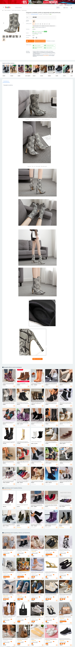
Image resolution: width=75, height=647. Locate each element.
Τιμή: (27, 17)
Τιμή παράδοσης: (28, 35)
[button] (3, 7)
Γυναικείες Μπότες (24, 10)
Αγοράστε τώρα (30, 41)
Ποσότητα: (27, 37)
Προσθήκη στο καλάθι (40, 41)
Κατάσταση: (27, 29)
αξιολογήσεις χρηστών (34, 14)
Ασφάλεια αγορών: (28, 44)
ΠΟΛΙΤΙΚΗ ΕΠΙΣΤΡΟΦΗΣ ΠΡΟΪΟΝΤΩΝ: (28, 52)
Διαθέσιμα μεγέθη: (28, 23)
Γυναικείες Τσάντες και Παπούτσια (16, 10)
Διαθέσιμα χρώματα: (27, 20)
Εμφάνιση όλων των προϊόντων (7, 489)
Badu (2, 10)
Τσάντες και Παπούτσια (8, 10)
